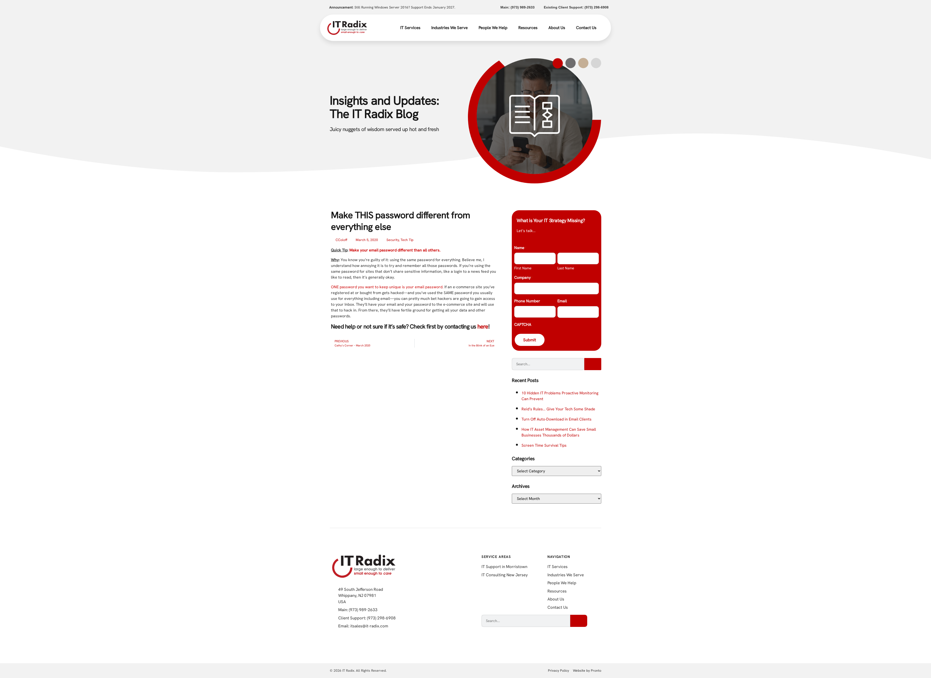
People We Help (493, 27)
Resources (528, 27)
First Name (522, 268)
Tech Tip (407, 240)
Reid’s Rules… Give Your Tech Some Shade (558, 409)
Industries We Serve (449, 27)
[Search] (592, 364)
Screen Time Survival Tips (544, 445)
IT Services (410, 27)
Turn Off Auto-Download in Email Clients (557, 419)
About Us (556, 27)
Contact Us (586, 27)
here (482, 326)
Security (392, 240)
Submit (529, 340)
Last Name (565, 268)
